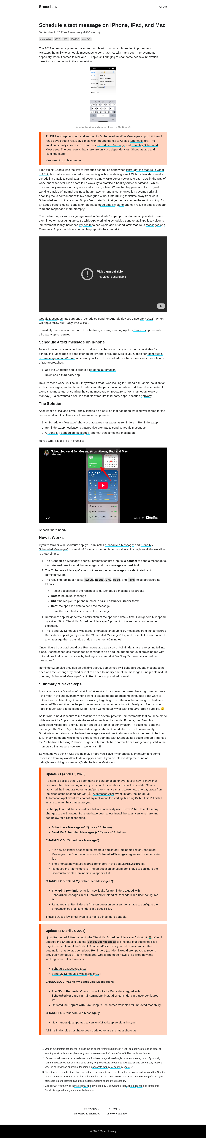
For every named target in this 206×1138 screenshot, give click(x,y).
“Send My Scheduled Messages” (69, 432)
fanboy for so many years (111, 1067)
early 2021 (146, 318)
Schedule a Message (111, 145)
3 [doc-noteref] (121, 639)
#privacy (146, 395)
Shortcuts (136, 140)
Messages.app (155, 225)
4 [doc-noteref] (91, 691)
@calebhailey (88, 762)
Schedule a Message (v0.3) (69, 968)
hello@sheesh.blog (51, 762)
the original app (82, 1086)
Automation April (86, 789)
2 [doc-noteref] (153, 318)
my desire (85, 225)
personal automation (102, 369)
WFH (108, 178)
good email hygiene (111, 204)
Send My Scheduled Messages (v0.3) (76, 973)
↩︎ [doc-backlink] (149, 1053)
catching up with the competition (71, 61)
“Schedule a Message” (62, 422)
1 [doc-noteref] (149, 182)
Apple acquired (134, 1086)
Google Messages (51, 318)
